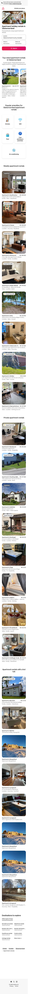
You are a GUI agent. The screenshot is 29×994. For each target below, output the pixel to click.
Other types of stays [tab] (7, 919)
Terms (16, 986)
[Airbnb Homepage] (3, 8)
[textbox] (8, 43)
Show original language (15, 3)
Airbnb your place (19, 8)
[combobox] (14, 38)
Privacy (11, 986)
